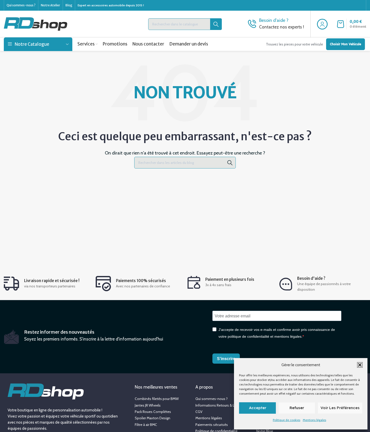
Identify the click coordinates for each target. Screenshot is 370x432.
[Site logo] (35, 23)
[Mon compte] (322, 24)
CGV (199, 411)
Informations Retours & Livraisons (221, 405)
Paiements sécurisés (211, 424)
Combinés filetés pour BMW (157, 398)
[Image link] (46, 391)
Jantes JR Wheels (148, 405)
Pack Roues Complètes (153, 411)
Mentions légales (314, 420)
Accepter (257, 407)
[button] (359, 364)
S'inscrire (226, 359)
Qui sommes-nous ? (211, 398)
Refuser (297, 407)
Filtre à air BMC (146, 424)
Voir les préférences (340, 407)
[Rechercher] (230, 162)
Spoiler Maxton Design (152, 418)
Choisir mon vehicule (345, 44)
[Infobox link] (276, 24)
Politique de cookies (286, 420)
